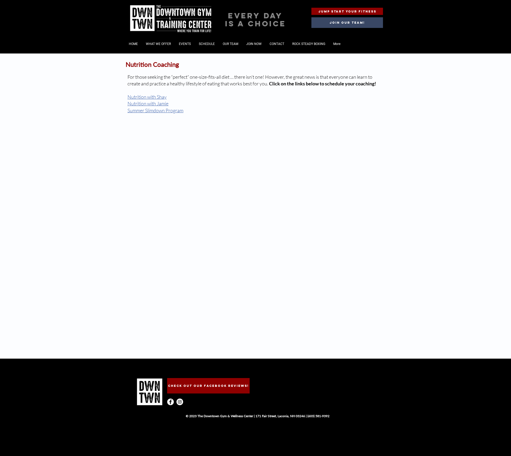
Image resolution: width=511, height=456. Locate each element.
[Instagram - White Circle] (179, 402)
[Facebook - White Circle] (170, 402)
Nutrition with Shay (147, 97)
